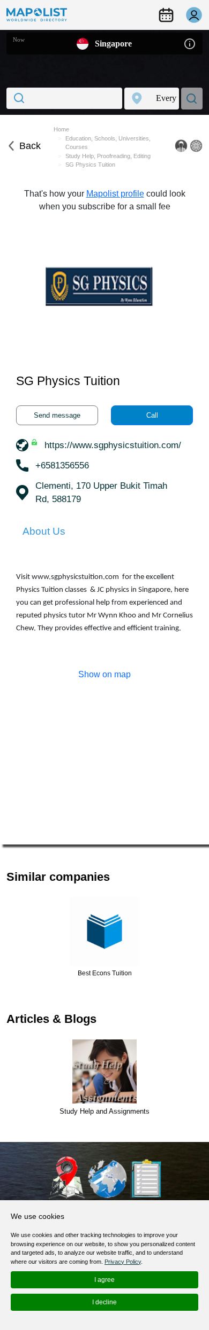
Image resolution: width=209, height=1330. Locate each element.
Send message (57, 415)
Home (61, 129)
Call (152, 415)
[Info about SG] (189, 43)
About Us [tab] (44, 531)
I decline (104, 1302)
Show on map (104, 674)
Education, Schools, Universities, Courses (108, 143)
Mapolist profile (115, 193)
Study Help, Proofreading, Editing (108, 156)
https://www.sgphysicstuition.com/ (112, 445)
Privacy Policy (122, 1261)
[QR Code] (196, 145)
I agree (104, 1280)
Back (30, 145)
